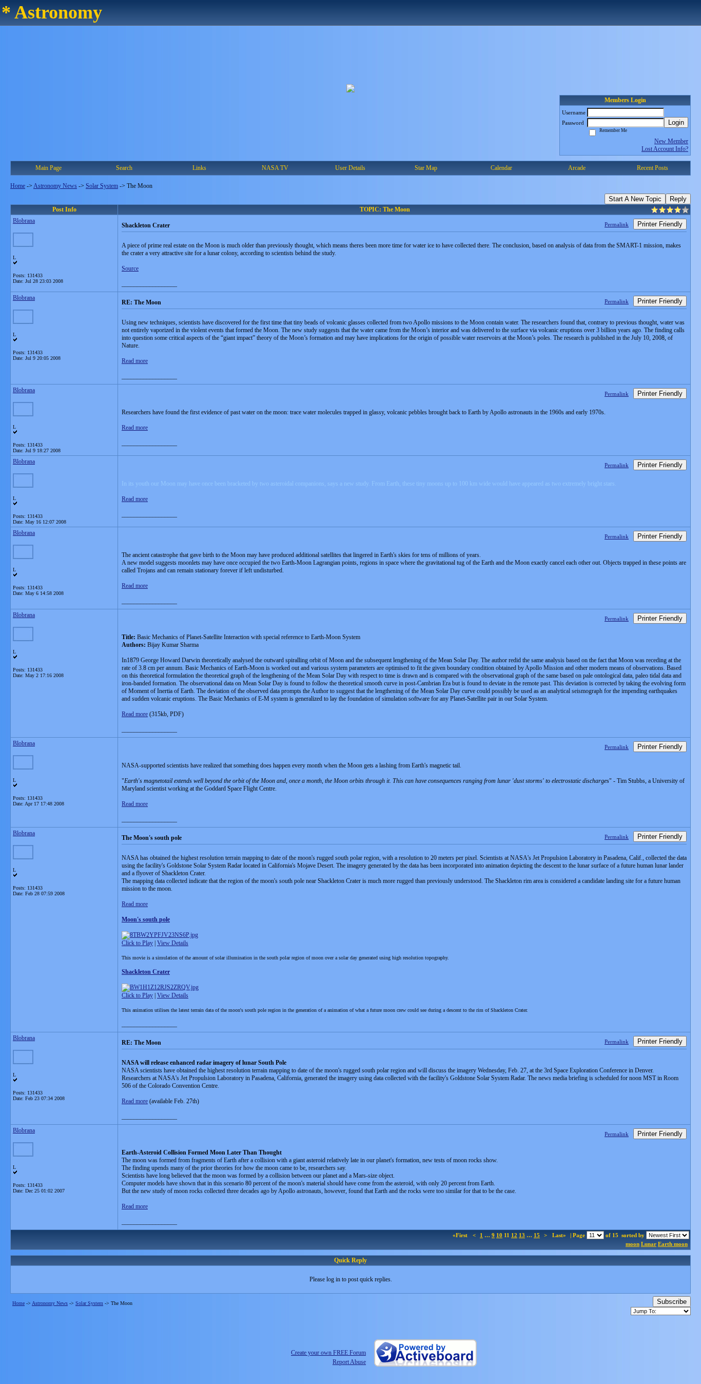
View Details (172, 943)
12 (514, 1235)
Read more (135, 360)
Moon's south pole (146, 919)
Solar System (102, 185)
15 (537, 1235)
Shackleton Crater (146, 971)
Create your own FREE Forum (328, 1352)
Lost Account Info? (664, 148)
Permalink (617, 224)
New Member (671, 141)
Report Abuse (349, 1362)
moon (632, 1244)
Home (17, 185)
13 (522, 1235)
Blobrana (24, 220)
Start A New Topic (635, 199)
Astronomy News (55, 185)
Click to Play (137, 943)
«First (461, 1235)
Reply (678, 199)
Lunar (648, 1244)
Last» (560, 1235)
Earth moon (673, 1244)
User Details (350, 167)
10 (499, 1235)
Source (130, 268)
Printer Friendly (660, 224)
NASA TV (275, 167)
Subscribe (672, 1301)
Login (676, 122)
